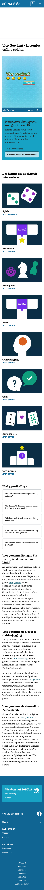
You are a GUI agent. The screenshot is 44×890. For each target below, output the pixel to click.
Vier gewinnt (15, 582)
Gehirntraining (20, 658)
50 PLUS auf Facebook (12, 813)
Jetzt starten (8, 214)
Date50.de (22, 877)
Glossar (5, 833)
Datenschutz (7, 852)
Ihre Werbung (10, 793)
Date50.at (22, 880)
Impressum (6, 848)
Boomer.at (22, 870)
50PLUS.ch (22, 862)
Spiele (5, 822)
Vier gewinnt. (26, 717)
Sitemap (5, 837)
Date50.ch (22, 873)
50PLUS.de (22, 866)
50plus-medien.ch (22, 884)
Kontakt (8, 797)
